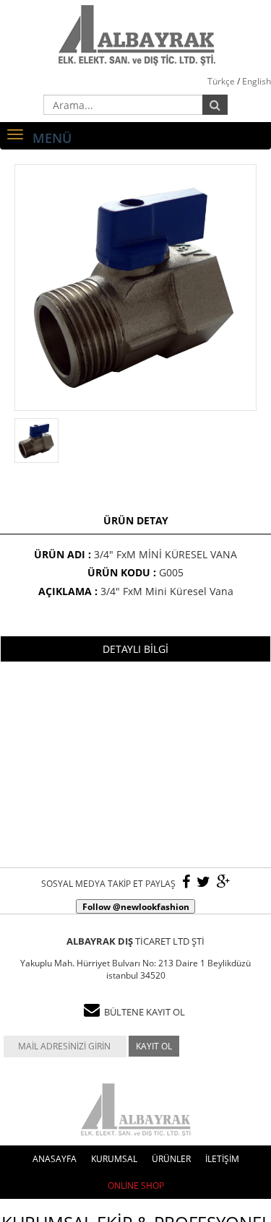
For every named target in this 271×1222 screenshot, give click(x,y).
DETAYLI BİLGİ (135, 649)
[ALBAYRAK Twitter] (203, 882)
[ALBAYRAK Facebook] (186, 882)
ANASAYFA (55, 1159)
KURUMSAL (114, 1159)
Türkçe (221, 81)
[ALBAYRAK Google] (224, 882)
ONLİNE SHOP (136, 1185)
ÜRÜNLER (171, 1159)
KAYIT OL (154, 1046)
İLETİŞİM (222, 1159)
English (256, 81)
